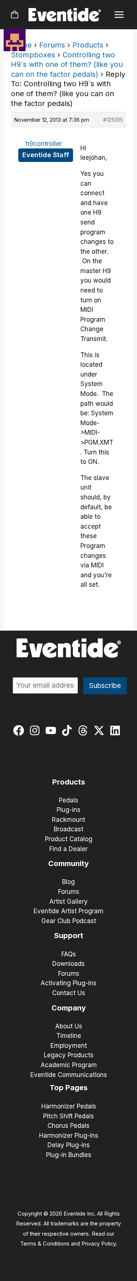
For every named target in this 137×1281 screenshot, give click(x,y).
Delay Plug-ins (68, 1145)
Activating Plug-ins (68, 983)
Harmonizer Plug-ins (68, 1135)
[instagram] (36, 730)
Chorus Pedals (68, 1125)
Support (68, 935)
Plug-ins (68, 809)
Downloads (68, 963)
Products (87, 45)
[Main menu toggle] (119, 15)
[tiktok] (68, 730)
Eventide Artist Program (68, 911)
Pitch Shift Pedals (68, 1116)
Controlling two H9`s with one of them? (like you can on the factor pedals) (67, 64)
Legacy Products (69, 1055)
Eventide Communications (68, 1074)
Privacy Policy (98, 1243)
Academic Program (69, 1065)
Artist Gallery (68, 901)
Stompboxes (33, 54)
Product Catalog (68, 839)
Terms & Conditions (44, 1243)
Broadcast (68, 829)
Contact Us (68, 993)
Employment (68, 1045)
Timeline (68, 1035)
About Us (68, 1026)
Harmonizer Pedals (68, 1106)
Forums (52, 45)
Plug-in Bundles (68, 1155)
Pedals (68, 800)
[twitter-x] (101, 730)
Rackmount (68, 819)
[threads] (84, 730)
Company (69, 1008)
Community (68, 863)
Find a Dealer (68, 849)
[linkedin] (117, 730)
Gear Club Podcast (68, 921)
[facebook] (20, 730)
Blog (68, 881)
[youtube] (52, 730)
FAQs (68, 954)
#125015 (113, 119)
